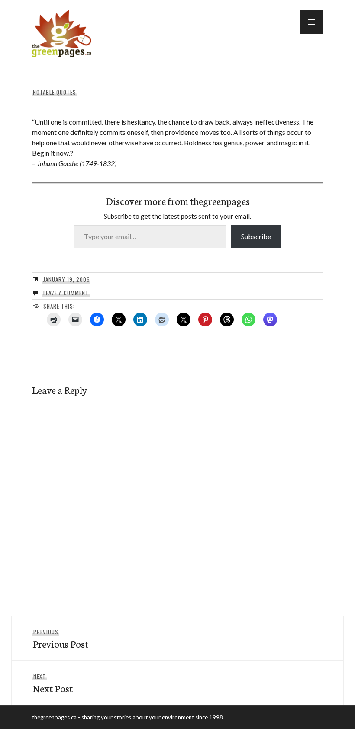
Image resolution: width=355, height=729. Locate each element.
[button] (311, 22)
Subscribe (256, 236)
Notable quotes (54, 92)
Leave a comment (66, 292)
